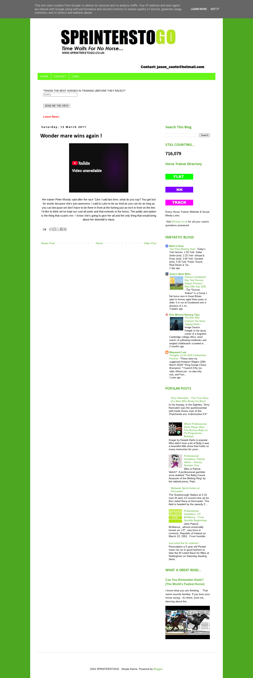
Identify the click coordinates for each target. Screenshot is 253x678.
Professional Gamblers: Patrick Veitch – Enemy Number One (194, 460)
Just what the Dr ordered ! (184, 543)
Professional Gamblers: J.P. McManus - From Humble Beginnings (195, 515)
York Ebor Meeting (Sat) (182, 249)
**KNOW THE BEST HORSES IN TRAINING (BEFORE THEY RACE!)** (84, 90)
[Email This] (51, 229)
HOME (44, 76)
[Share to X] (58, 229)
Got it (215, 9)
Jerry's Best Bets (180, 273)
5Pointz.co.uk (179, 221)
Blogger (158, 668)
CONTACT (60, 76)
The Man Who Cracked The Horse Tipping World (195, 321)
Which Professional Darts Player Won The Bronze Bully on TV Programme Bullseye (196, 430)
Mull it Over (176, 246)
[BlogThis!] (54, 229)
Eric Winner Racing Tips (184, 314)
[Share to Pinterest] (65, 229)
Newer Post (48, 243)
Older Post (150, 243)
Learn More (199, 9)
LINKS (75, 76)
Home (99, 243)
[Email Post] (44, 229)
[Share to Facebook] (61, 229)
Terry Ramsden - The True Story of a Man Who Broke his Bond (190, 399)
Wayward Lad (177, 352)
